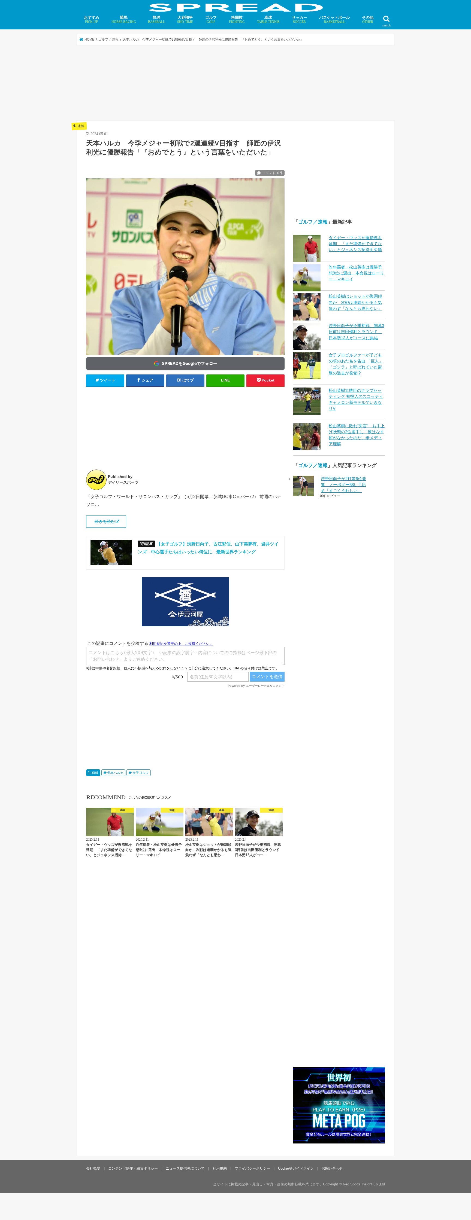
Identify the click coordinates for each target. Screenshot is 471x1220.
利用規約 (220, 1168)
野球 (156, 19)
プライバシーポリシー (252, 1168)
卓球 (268, 19)
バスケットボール (334, 19)
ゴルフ (211, 19)
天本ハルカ (115, 773)
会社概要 (93, 1168)
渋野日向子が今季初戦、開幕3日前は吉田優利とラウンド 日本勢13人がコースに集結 (356, 332)
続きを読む (105, 521)
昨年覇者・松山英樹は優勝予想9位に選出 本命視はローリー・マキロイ (356, 273)
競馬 (123, 19)
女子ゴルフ (140, 773)
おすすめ (91, 19)
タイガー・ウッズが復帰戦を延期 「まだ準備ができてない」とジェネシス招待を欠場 (355, 244)
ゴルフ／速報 (313, 222)
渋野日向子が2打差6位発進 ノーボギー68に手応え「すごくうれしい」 (343, 485)
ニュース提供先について (185, 1168)
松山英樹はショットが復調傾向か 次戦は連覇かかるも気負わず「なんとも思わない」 (355, 302)
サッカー (299, 19)
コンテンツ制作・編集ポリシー (133, 1168)
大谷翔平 (185, 19)
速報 (95, 773)
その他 (367, 19)
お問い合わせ (332, 1168)
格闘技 (237, 19)
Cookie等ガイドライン (296, 1168)
